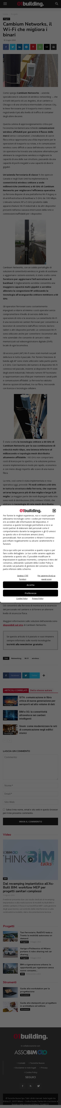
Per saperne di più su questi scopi (46, 577)
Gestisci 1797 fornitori (22, 577)
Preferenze (30, 593)
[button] (54, 510)
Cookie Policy (22, 598)
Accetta (30, 584)
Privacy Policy (37, 598)
